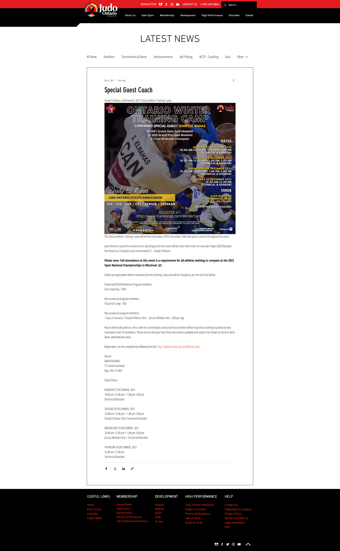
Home (90, 505)
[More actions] (233, 80)
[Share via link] (132, 468)
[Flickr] (161, 4)
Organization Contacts (238, 509)
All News (92, 56)
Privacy (229, 514)
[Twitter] (228, 544)
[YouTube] (178, 4)
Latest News (94, 518)
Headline (109, 56)
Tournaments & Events (134, 56)
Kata (227, 56)
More (240, 56)
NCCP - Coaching (208, 56)
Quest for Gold (194, 523)
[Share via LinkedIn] (123, 468)
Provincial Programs (197, 514)
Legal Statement (235, 523)
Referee (159, 509)
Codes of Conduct (195, 509)
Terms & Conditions (236, 518)
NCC (157, 513)
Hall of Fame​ (192, 518)
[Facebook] (166, 4)
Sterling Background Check (132, 521)
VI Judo (159, 521)
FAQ (227, 527)
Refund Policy (124, 512)
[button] (148, 4)
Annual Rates (124, 504)
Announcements (163, 56)
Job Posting (186, 56)
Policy (237, 514)
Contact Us (231, 505)
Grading (159, 504)
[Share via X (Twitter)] (115, 468)
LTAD (157, 517)
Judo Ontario (193, 505)
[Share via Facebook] (106, 468)
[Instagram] (172, 4)
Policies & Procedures (129, 517)
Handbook (207, 505)
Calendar (92, 514)
